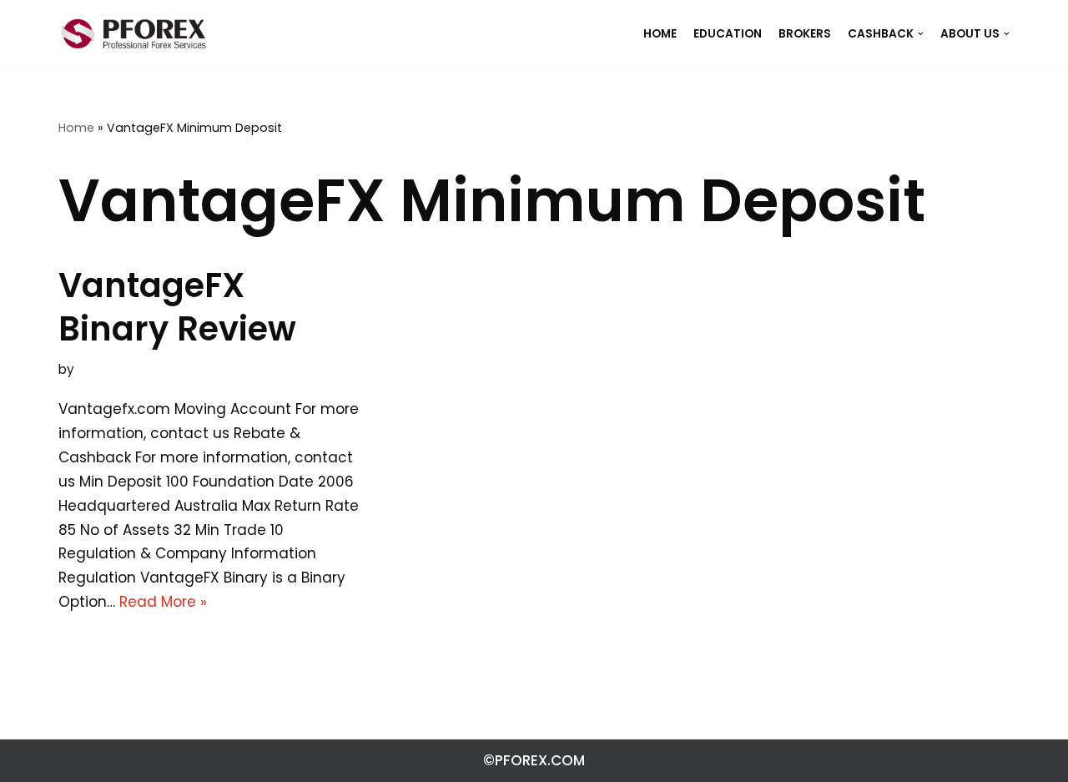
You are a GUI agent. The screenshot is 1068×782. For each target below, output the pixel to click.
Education (727, 34)
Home (76, 127)
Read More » (163, 602)
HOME (660, 34)
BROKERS (804, 34)
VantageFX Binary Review (177, 307)
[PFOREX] (133, 34)
